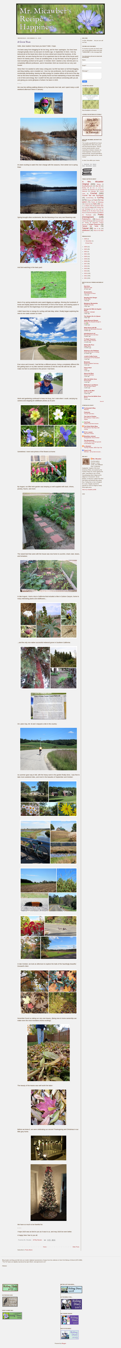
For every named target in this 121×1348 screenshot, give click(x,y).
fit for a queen (88, 432)
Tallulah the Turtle (90, 226)
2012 (85, 275)
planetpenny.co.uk (89, 333)
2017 (85, 263)
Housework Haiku (98, 205)
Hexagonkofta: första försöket (91, 437)
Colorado (93, 191)
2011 (85, 278)
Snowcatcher (88, 292)
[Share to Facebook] (53, 1240)
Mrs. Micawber (97, 459)
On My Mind (87, 299)
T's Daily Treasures (89, 339)
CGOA (99, 187)
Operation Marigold (92, 212)
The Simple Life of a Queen (92, 316)
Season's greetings (89, 375)
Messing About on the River (91, 335)
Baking (98, 184)
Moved (86, 397)
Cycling (100, 197)
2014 (85, 271)
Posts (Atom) (28, 1250)
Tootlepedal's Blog (89, 408)
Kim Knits (87, 286)
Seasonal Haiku (99, 221)
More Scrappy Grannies (90, 340)
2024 (85, 246)
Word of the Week (98, 230)
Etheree (89, 200)
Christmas (84, 189)
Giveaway (100, 202)
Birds (94, 187)
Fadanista (87, 412)
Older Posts (76, 1247)
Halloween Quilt (88, 287)
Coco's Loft (87, 450)
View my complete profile (89, 489)
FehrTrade (87, 422)
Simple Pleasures (94, 224)
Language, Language (89, 312)
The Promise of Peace (90, 293)
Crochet (93, 193)
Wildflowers (86, 230)
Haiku (95, 204)
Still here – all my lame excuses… (93, 451)
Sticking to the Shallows (91, 350)
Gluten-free (88, 204)
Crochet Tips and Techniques (92, 195)
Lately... (86, 369)
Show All (101, 401)
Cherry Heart (88, 367)
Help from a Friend (89, 433)
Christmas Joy (93, 189)
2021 (85, 254)
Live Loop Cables (97, 209)
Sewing (87, 222)
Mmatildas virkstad (89, 436)
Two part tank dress (89, 413)
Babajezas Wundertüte (91, 303)
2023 (85, 249)
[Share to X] (51, 1240)
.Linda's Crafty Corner (90, 356)
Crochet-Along (89, 197)
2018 (85, 261)
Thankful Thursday (89, 304)
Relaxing (86, 409)
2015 (85, 268)
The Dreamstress (89, 440)
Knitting (91, 207)
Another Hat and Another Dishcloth (93, 329)
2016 (85, 266)
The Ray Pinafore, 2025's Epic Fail (93, 447)
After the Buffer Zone (90, 379)
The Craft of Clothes (90, 416)
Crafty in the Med (89, 390)
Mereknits (87, 362)
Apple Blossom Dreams (91, 320)
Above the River (89, 373)
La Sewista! (87, 446)
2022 (85, 251)
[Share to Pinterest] (54, 1240)
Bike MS (98, 186)
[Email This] (48, 1240)
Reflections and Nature (91, 385)
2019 (85, 259)
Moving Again (87, 380)
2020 (85, 256)
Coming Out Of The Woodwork (92, 357)
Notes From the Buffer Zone (92, 396)
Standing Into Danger (90, 297)
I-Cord (85, 207)
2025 (85, 239)
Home (45, 1247)
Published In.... (87, 219)
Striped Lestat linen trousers (91, 423)
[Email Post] (44, 1240)
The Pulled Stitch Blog (91, 426)
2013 (85, 273)
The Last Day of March (90, 386)
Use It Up (97, 228)
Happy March (87, 346)
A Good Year (23, 41)
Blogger (64, 1343)
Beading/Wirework (87, 186)
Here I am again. (88, 392)
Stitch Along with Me (90, 327)
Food (95, 200)
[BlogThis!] (49, 1240)
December (89, 241)
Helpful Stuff (88, 205)
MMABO (84, 211)
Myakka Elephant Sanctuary (91, 363)
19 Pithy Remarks (37, 1240)
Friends (93, 202)
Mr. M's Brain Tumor (94, 211)
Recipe (90, 221)
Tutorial (85, 228)
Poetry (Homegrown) (92, 215)
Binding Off (85, 187)
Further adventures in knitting (91, 352)
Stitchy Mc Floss (89, 345)
